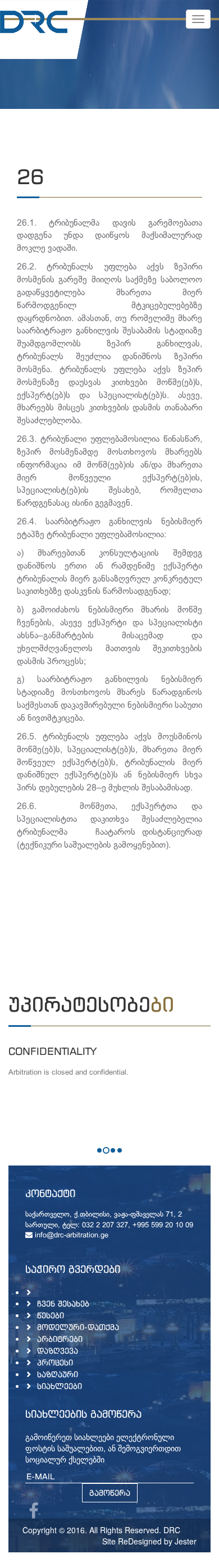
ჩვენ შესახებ (63, 1303)
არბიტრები (60, 1338)
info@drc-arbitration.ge (70, 1235)
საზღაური (57, 1374)
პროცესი (55, 1362)
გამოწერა (109, 1492)
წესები (50, 1315)
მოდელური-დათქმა (78, 1327)
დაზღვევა (57, 1350)
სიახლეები (59, 1386)
